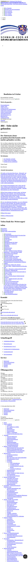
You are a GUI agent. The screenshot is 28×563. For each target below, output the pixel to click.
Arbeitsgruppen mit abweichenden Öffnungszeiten (11, 400)
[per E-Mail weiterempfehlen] (8, 231)
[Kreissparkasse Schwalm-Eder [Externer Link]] (10, 236)
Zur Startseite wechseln (9, 159)
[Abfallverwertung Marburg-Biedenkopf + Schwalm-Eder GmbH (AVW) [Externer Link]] (15, 252)
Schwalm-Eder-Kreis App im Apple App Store (12, 322)
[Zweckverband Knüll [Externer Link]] (11, 281)
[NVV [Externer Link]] (7, 280)
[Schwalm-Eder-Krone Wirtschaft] (14, 183)
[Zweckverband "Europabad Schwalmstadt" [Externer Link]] (11, 253)
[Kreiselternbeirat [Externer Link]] (8, 292)
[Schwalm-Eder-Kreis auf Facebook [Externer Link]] (8, 11)
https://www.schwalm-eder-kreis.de (9, 315)
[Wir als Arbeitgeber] (14, 210)
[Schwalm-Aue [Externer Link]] (15, 291)
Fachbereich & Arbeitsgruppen (8, 109)
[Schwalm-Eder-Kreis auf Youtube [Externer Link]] (7, 13)
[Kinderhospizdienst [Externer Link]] (10, 294)
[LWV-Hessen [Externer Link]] (8, 239)
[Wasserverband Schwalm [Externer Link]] (11, 257)
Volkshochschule (5, 117)
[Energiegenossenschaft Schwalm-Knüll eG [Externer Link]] (15, 271)
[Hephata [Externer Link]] (6, 245)
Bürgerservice (4, 116)
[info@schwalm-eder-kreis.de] (1, 311)
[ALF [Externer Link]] (13, 278)
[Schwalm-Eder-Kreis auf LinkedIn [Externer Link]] (8, 15)
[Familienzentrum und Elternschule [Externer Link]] (7, 249)
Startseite (3, 120)
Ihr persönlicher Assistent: (7, 97)
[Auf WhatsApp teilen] (4, 230)
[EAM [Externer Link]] (7, 273)
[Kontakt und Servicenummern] (12, 9)
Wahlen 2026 (4, 106)
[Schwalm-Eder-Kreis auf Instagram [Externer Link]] (8, 12)
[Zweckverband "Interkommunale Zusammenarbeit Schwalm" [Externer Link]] (8, 274)
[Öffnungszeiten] (7, 215)
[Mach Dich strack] (6, 213)
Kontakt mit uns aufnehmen (10, 161)
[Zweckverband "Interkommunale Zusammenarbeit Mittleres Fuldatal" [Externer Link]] (15, 263)
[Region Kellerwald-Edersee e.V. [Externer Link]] (11, 256)
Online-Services (4, 108)
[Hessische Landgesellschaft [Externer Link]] (15, 269)
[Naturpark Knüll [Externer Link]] (8, 255)
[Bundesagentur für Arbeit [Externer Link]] (10, 242)
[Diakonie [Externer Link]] (6, 246)
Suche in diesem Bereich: (7, 418)
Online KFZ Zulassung (6, 110)
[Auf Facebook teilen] (4, 228)
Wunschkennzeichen (6, 113)
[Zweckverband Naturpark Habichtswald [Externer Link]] (10, 270)
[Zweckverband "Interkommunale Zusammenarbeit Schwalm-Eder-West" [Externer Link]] (15, 260)
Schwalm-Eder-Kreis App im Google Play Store (13, 323)
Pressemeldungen (5, 105)
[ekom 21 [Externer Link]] (6, 277)
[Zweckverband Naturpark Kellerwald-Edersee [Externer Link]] (12, 264)
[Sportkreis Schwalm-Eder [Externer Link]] (11, 283)
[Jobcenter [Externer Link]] (7, 238)
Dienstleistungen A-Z (6, 115)
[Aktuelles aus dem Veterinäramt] (14, 189)
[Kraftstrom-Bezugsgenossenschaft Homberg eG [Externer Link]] (15, 267)
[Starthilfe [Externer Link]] (6, 241)
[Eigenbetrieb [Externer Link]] (7, 234)
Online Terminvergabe (6, 112)
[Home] (14, 5)
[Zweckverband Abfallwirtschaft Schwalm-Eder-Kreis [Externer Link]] (14, 276)
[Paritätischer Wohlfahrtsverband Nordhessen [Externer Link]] (10, 243)
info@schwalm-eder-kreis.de (8, 312)
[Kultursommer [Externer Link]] (8, 248)
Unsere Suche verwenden (10, 160)
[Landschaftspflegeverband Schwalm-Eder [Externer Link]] (15, 235)
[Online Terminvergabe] (14, 199)
